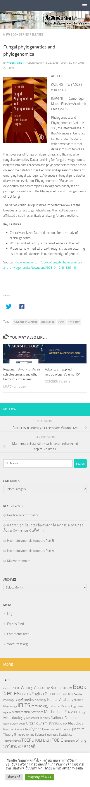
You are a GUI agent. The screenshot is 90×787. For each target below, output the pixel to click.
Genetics (27, 700)
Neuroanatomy (10, 723)
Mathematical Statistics (27, 712)
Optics (22, 723)
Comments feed (18, 634)
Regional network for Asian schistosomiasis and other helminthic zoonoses (21, 374)
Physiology (75, 723)
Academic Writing (18, 687)
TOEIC (57, 740)
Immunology (39, 706)
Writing (81, 740)
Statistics (65, 734)
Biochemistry (61, 687)
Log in (11, 614)
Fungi (61, 321)
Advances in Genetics (25, 321)
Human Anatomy (60, 700)
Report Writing (25, 734)
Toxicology (69, 740)
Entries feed (15, 624)
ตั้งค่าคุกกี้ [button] (14, 777)
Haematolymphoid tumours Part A (30, 551)
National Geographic (66, 717)
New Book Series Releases (23, 34)
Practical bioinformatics (22, 515)
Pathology (61, 723)
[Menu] (84, 5)
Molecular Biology (38, 718)
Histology (41, 700)
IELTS (24, 705)
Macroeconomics (18, 561)
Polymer (8, 729)
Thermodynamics (12, 740)
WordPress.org (17, 644)
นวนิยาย (10, 746)
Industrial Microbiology (62, 706)
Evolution (67, 694)
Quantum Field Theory (56, 729)
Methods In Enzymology (65, 711)
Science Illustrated (46, 734)
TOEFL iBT (42, 740)
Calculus (25, 694)
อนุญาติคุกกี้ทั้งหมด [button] (39, 777)
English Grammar (46, 693)
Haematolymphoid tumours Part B (30, 541)
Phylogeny (74, 321)
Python (36, 729)
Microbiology (14, 717)
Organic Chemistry (40, 723)
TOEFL (27, 740)
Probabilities (22, 729)
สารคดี (29, 746)
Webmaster (15, 62)
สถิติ (20, 746)
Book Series (47, 321)
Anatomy (42, 687)
